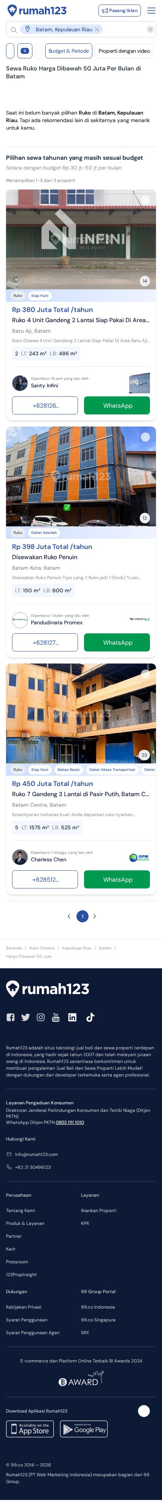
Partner (13, 1236)
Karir (10, 1249)
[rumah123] (81, 989)
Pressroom (17, 1262)
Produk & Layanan (25, 1223)
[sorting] (38, 50)
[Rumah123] (37, 11)
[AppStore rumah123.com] (30, 1428)
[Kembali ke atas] (144, 1411)
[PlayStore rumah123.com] (84, 1428)
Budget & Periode (69, 50)
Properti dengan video (124, 50)
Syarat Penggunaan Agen (33, 1333)
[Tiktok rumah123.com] (90, 1017)
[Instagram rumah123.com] (40, 1017)
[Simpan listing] (145, 200)
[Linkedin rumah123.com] (72, 1017)
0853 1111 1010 (70, 1122)
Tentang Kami (20, 1211)
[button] (77, 29)
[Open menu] (151, 10)
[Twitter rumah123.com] (25, 1017)
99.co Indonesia (98, 1307)
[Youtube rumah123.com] (55, 1017)
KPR (85, 1223)
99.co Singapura (98, 1320)
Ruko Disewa (42, 948)
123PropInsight (21, 1275)
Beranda (14, 948)
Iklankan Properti (98, 1211)
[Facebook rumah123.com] (10, 1017)
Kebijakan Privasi (23, 1307)
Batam (105, 948)
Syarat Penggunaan (26, 1320)
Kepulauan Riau (77, 948)
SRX (85, 1333)
